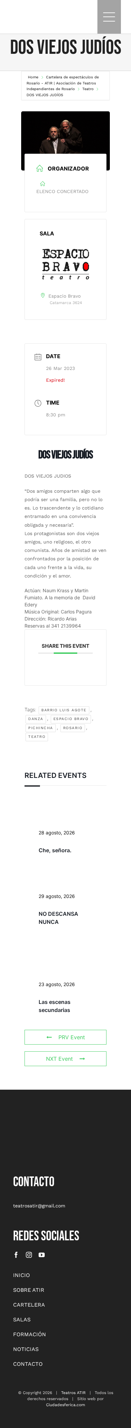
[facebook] (16, 1255)
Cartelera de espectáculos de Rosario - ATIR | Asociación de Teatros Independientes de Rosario (63, 83)
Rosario (73, 728)
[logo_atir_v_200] (30, 1119)
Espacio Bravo (71, 719)
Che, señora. (55, 850)
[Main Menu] (109, 17)
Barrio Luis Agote (64, 710)
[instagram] (29, 1255)
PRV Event (71, 1037)
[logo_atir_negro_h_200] (19, 13)
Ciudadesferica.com (65, 1404)
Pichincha (40, 728)
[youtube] (42, 1255)
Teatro (88, 89)
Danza (35, 719)
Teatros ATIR (73, 1392)
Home (34, 77)
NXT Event (59, 1058)
